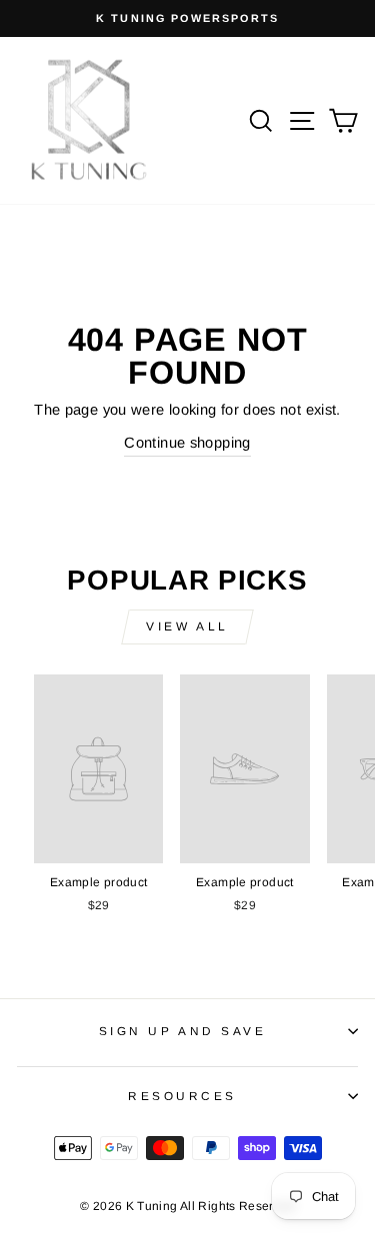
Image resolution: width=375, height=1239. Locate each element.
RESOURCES (182, 1095)
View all (187, 626)
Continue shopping (187, 443)
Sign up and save (183, 1030)
